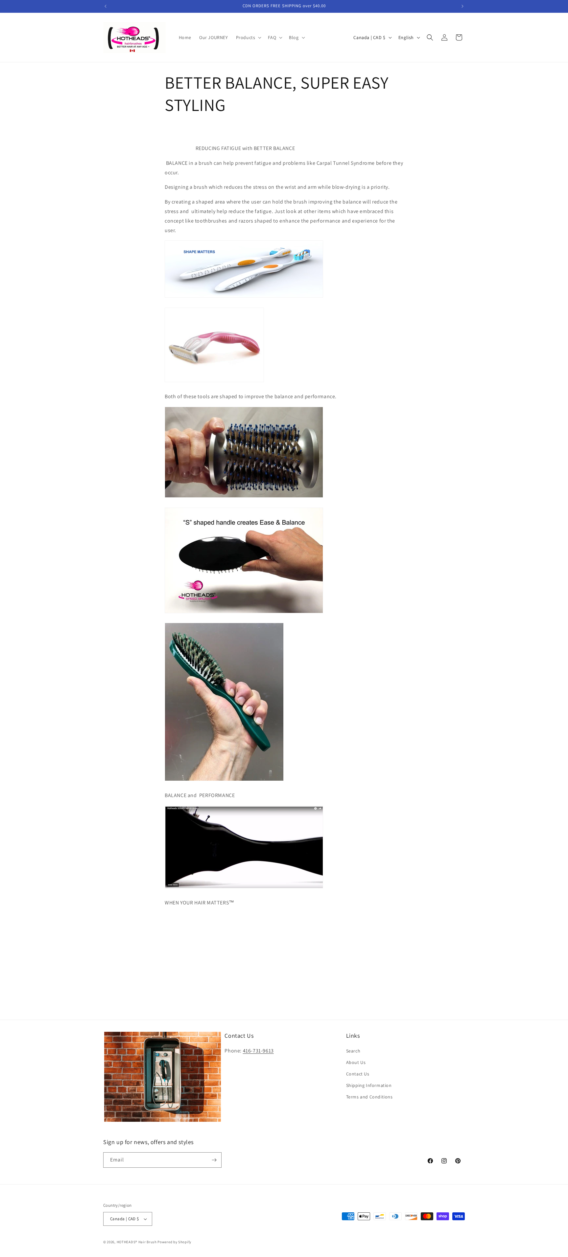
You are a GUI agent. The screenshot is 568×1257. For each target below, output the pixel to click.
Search (353, 1051)
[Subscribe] (214, 1160)
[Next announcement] (462, 6)
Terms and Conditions (369, 1097)
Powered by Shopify (174, 1242)
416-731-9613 (258, 1050)
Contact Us (357, 1074)
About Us (356, 1062)
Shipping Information (369, 1085)
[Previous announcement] (105, 6)
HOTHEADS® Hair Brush (137, 1242)
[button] (248, 37)
